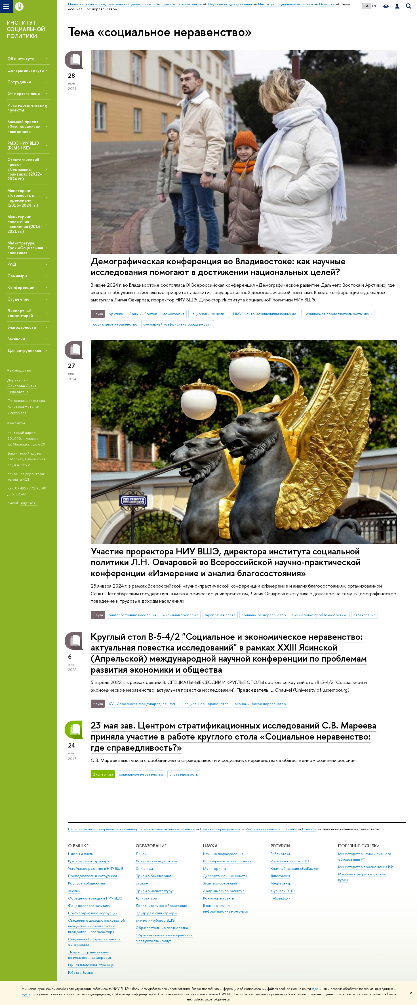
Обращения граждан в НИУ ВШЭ (95, 898)
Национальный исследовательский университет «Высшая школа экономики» (131, 829)
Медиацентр (281, 883)
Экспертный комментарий (20, 313)
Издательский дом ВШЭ (290, 861)
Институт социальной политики (271, 829)
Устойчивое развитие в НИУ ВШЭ (95, 868)
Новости (309, 829)
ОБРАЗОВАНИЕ (151, 846)
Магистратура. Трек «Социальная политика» (25, 247)
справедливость (183, 774)
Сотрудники (19, 82)
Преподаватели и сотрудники (92, 875)
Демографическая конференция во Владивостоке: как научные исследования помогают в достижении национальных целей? (218, 266)
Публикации (280, 898)
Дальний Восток (143, 313)
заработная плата (220, 614)
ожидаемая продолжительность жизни (339, 313)
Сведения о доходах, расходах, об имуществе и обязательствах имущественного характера (96, 926)
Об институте (21, 58)
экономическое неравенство (260, 703)
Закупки (74, 890)
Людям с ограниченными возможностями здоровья (89, 955)
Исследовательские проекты (227, 861)
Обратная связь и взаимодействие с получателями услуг (164, 938)
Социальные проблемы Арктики (319, 614)
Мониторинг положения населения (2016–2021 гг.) (25, 224)
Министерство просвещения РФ (365, 866)
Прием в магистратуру (154, 890)
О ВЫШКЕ (78, 846)
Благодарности (21, 327)
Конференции (20, 287)
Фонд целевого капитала (88, 905)
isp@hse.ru (28, 502)
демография (173, 313)
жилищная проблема (180, 614)
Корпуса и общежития (86, 883)
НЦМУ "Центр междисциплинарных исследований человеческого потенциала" (266, 313)
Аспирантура (146, 898)
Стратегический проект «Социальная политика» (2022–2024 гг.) (24, 169)
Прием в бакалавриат (153, 875)
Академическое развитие (224, 890)
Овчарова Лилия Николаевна (22, 388)
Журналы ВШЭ (283, 890)
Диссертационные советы (225, 875)
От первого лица (23, 93)
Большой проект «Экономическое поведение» (24, 126)
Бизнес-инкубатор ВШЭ (155, 920)
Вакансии (16, 338)
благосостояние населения (133, 614)
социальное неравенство (115, 324)
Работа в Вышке (80, 972)
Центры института (25, 70)
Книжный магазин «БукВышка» (295, 868)
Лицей (141, 853)
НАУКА (210, 846)
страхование (364, 614)
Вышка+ (142, 883)
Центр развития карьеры (156, 913)
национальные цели (207, 313)
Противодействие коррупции (92, 913)
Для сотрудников (24, 350)
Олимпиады (145, 868)
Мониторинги (214, 868)
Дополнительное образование (161, 905)
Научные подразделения (220, 829)
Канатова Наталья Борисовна (23, 409)
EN (374, 6)
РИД (11, 264)
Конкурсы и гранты (218, 898)
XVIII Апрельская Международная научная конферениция (144, 703)
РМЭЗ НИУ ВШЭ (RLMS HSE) (23, 145)
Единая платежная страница (90, 964)
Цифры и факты (80, 853)
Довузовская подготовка (156, 861)
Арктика (116, 313)
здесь (316, 989)
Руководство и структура (88, 861)
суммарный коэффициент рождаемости (177, 324)
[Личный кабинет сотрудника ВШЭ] (397, 6)
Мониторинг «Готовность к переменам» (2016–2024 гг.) (22, 198)
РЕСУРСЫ (280, 846)
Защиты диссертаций (220, 883)
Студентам (18, 299)
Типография (280, 875)
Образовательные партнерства (162, 927)
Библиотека (280, 853)
